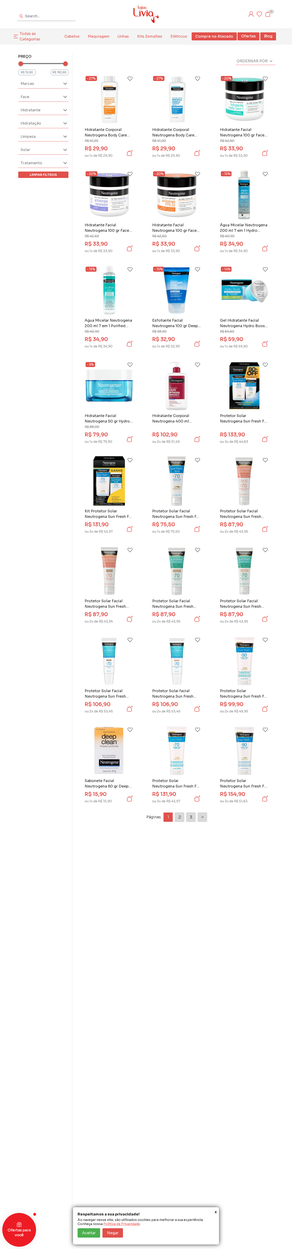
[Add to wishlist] (130, 78)
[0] (267, 14)
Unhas (123, 36)
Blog (268, 36)
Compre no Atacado (214, 36)
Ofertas (248, 36)
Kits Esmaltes (149, 36)
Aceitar (89, 1233)
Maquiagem (99, 36)
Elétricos (178, 36)
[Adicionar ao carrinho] (129, 153)
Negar (112, 1233)
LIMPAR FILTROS (43, 175)
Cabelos (72, 36)
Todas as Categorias (30, 36)
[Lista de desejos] (259, 14)
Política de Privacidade (121, 1224)
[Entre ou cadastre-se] (251, 14)
